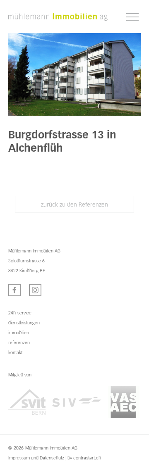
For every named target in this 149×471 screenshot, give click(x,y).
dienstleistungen (24, 323)
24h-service (19, 313)
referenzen (19, 342)
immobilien (18, 332)
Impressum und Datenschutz (36, 458)
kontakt (15, 352)
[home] (58, 16)
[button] (132, 17)
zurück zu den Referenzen (74, 204)
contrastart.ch (87, 458)
